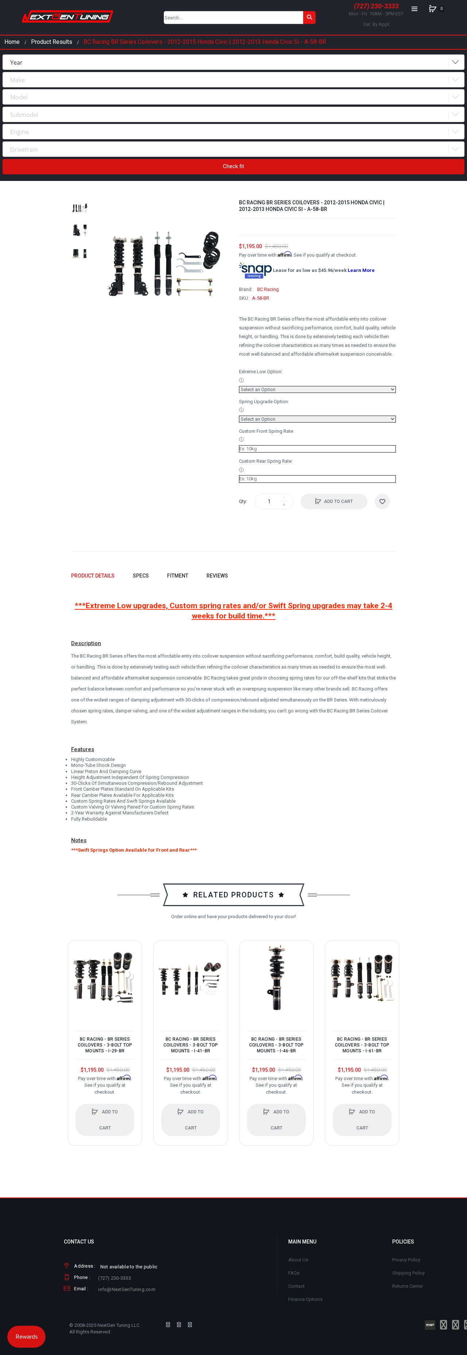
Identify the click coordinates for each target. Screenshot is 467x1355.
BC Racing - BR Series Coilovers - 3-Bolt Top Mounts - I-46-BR (276, 1045)
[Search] (309, 17)
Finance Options (305, 1299)
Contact (296, 1286)
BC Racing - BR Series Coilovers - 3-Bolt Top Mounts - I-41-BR (190, 1045)
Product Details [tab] (93, 576)
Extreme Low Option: (260, 371)
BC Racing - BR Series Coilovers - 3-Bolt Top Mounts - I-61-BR (362, 1045)
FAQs (294, 1273)
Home (12, 41)
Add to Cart (338, 501)
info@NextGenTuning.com (126, 1289)
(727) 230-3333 (376, 6)
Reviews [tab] (217, 576)
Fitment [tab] (177, 576)
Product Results (51, 41)
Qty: (243, 501)
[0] (432, 8)
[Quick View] (77, 977)
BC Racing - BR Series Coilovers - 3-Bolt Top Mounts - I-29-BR (105, 1045)
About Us (298, 1260)
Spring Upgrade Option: (264, 401)
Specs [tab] (141, 576)
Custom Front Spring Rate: (266, 431)
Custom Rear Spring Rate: (266, 461)
